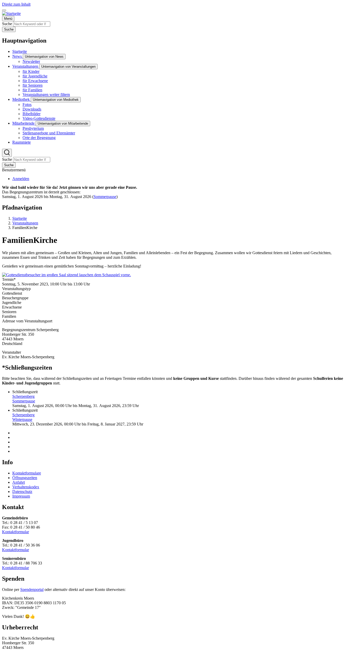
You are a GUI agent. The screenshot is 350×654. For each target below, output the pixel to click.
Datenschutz (22, 491)
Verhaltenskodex (25, 487)
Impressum (21, 496)
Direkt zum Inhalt (16, 4)
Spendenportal (32, 589)
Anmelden (20, 178)
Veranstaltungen (25, 223)
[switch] (4, 10)
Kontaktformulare (26, 473)
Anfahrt (18, 482)
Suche (7, 24)
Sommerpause (105, 196)
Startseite (19, 218)
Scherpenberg (23, 396)
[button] (66, 275)
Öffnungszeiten (24, 477)
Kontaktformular (15, 532)
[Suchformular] (7, 153)
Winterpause (22, 419)
